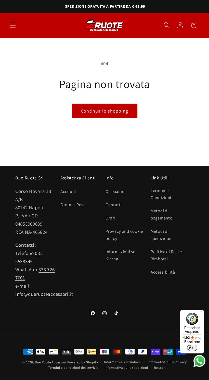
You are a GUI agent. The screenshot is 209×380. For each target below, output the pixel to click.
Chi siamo (115, 191)
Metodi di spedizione (161, 234)
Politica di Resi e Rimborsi (166, 255)
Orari (110, 218)
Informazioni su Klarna (121, 255)
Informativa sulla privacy (167, 362)
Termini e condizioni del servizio (73, 367)
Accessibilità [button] (163, 272)
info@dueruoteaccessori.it (44, 294)
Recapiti (160, 367)
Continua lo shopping (104, 111)
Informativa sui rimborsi (123, 362)
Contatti (114, 204)
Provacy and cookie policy (124, 234)
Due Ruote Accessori (50, 362)
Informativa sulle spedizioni (126, 367)
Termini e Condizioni (161, 194)
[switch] (192, 348)
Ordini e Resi (72, 204)
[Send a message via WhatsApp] (199, 361)
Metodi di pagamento (161, 214)
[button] (13, 25)
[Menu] (201, 313)
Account (68, 191)
